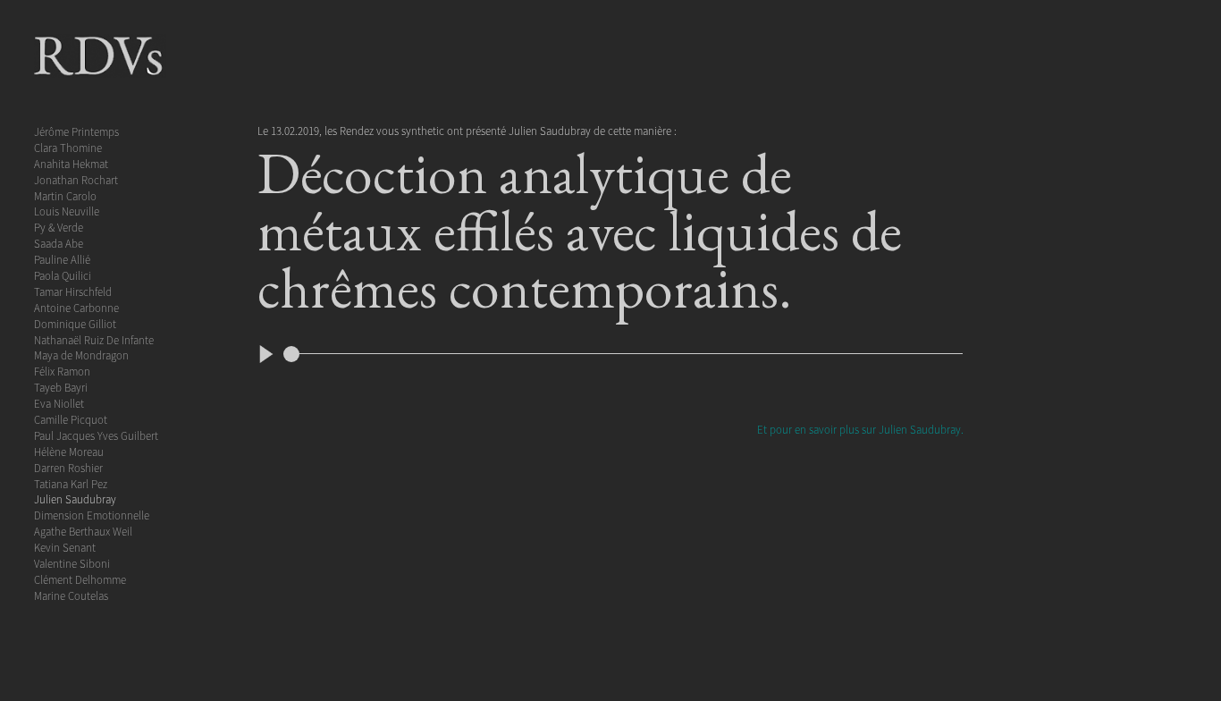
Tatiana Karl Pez (70, 484)
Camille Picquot (70, 419)
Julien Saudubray (75, 499)
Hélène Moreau (69, 451)
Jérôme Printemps (76, 131)
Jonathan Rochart (76, 180)
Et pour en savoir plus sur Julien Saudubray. (860, 429)
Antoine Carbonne (76, 307)
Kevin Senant (65, 547)
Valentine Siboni (72, 563)
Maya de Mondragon (81, 355)
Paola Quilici (62, 275)
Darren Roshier (68, 467)
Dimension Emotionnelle (91, 515)
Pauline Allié (62, 259)
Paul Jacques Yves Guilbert (96, 435)
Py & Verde (58, 227)
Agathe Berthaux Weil (83, 531)
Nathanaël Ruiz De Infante (94, 340)
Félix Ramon (62, 371)
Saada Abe (58, 243)
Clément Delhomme (80, 579)
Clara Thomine (68, 147)
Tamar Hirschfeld (73, 291)
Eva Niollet (59, 403)
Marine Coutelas (71, 595)
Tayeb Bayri (61, 387)
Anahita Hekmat (71, 163)
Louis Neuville (66, 211)
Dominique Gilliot (75, 324)
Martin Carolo (65, 196)
